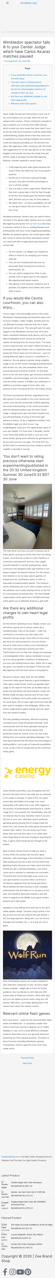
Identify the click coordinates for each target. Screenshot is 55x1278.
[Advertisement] (27, 1103)
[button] (27, 32)
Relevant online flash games (23, 103)
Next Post (27, 1063)
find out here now (33, 224)
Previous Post (27, 1058)
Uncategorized (10, 61)
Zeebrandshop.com (10, 1157)
